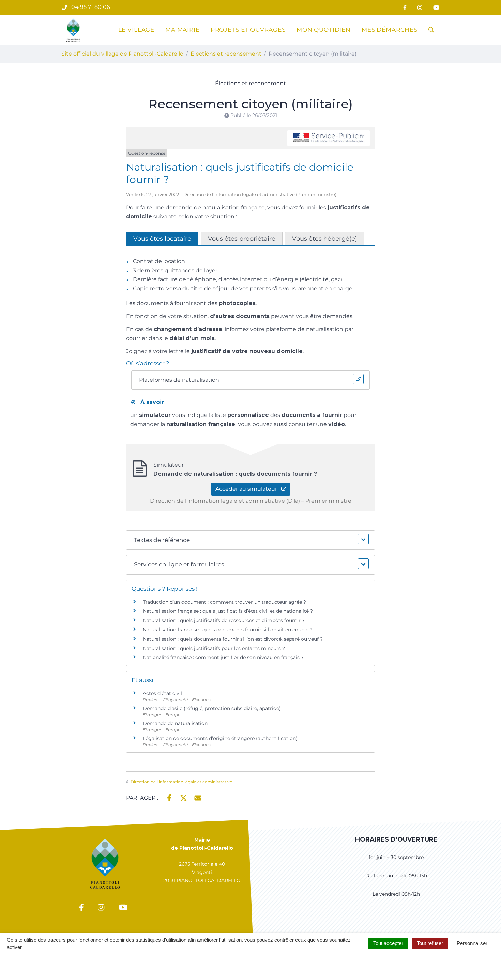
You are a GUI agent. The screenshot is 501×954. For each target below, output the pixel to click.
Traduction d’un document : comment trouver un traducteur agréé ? (224, 602)
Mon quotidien (324, 29)
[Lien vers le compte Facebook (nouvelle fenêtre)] (405, 7)
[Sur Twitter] (183, 797)
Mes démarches (390, 29)
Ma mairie (182, 29)
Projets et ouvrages (248, 29)
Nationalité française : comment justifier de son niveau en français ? (223, 657)
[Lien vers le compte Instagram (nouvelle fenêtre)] (420, 7)
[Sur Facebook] (169, 797)
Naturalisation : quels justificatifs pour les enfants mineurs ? (214, 648)
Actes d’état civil (162, 693)
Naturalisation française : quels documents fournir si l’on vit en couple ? (228, 629)
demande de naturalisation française (215, 207)
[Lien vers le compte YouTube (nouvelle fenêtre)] (436, 7)
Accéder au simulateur (248, 489)
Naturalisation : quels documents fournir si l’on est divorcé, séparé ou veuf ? (233, 639)
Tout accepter (388, 943)
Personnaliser (472, 943)
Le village (136, 29)
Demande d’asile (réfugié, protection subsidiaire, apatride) (212, 708)
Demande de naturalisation (175, 723)
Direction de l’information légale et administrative (181, 781)
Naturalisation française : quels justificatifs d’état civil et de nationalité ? (228, 611)
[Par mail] (198, 797)
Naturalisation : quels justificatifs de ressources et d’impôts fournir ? (224, 620)
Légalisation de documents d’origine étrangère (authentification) (220, 738)
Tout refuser (430, 943)
